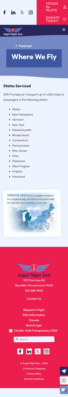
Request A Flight (34, 310)
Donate (34, 320)
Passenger (26, 46)
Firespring (39, 368)
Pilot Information (34, 315)
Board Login (34, 325)
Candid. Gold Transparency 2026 (35, 330)
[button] (64, 30)
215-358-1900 (34, 290)
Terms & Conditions (34, 378)
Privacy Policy (34, 373)
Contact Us (34, 299)
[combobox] (34, 339)
